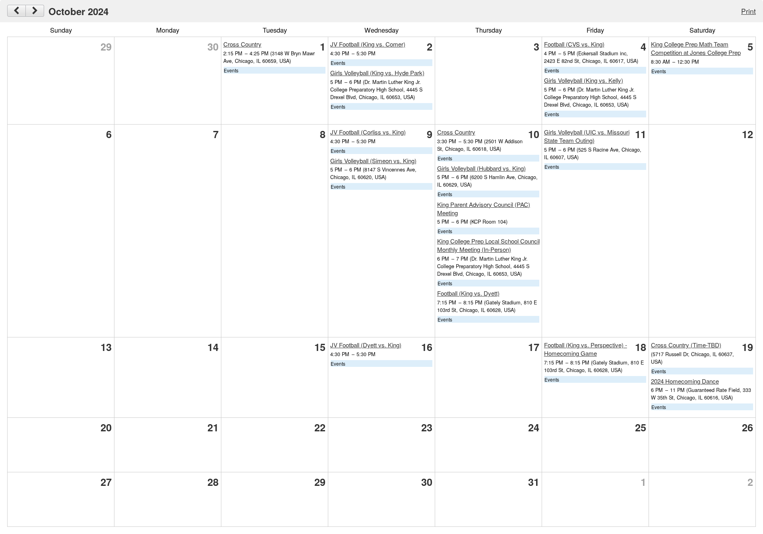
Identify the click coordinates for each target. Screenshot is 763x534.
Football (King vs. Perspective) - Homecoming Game (585, 349)
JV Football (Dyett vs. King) (365, 345)
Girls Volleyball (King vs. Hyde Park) (377, 72)
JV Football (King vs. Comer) (367, 44)
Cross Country (242, 44)
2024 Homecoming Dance (685, 381)
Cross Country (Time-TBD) (686, 345)
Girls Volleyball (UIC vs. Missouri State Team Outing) (586, 136)
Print (748, 11)
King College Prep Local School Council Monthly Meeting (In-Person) (488, 245)
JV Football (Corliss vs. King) (368, 132)
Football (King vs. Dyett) (468, 293)
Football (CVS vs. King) (574, 44)
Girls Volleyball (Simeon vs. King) (373, 160)
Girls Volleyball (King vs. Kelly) (583, 80)
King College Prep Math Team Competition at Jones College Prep (696, 48)
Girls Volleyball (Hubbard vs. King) (481, 168)
